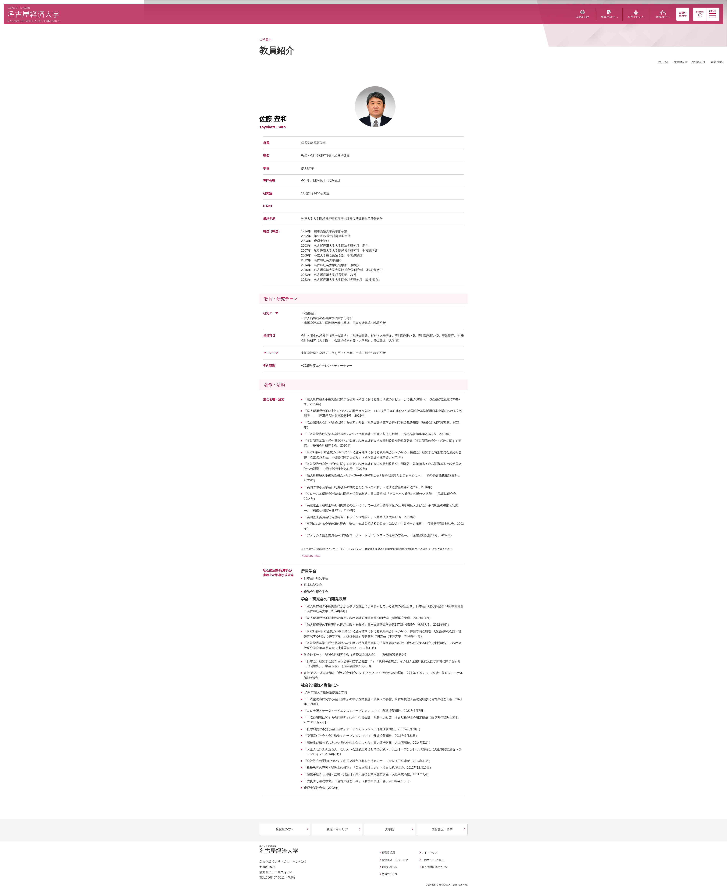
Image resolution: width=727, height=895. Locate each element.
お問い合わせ (390, 866)
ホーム (662, 62)
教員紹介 (698, 62)
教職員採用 (388, 852)
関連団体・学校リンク (395, 859)
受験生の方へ (285, 829)
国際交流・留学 (442, 829)
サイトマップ (429, 852)
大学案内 (680, 62)
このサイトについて (433, 859)
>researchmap (310, 555)
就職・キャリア (337, 829)
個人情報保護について (434, 866)
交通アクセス (390, 874)
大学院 (389, 829)
